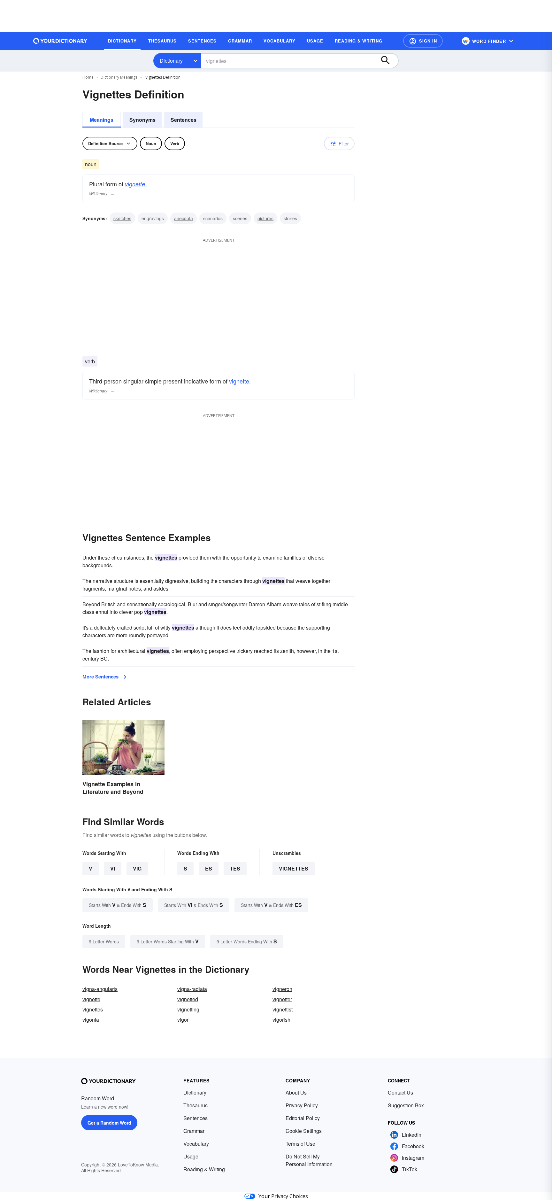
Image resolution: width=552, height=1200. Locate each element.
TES (235, 868)
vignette (91, 999)
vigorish (281, 1019)
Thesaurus (195, 1105)
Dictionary (171, 60)
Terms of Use (300, 1143)
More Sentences (100, 676)
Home (88, 77)
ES (208, 868)
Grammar (193, 1130)
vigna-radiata (192, 989)
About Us (296, 1092)
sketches (122, 218)
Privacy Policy (302, 1105)
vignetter (282, 999)
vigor (182, 1019)
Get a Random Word (109, 1122)
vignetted (187, 999)
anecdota (183, 218)
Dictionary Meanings (119, 77)
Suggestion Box (406, 1105)
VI (112, 868)
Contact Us (400, 1092)
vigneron (282, 989)
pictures (265, 218)
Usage (190, 1156)
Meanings (101, 119)
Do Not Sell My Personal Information (309, 1160)
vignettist (282, 1009)
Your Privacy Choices (283, 1196)
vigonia (90, 1019)
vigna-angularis (100, 989)
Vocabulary (196, 1143)
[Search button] (388, 61)
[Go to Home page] (60, 41)
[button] (423, 41)
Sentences (183, 119)
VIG (137, 868)
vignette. (136, 184)
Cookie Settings (304, 1130)
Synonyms (142, 119)
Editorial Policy (303, 1118)
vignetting (188, 1009)
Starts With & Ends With (117, 905)
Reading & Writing (204, 1169)
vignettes (293, 868)
